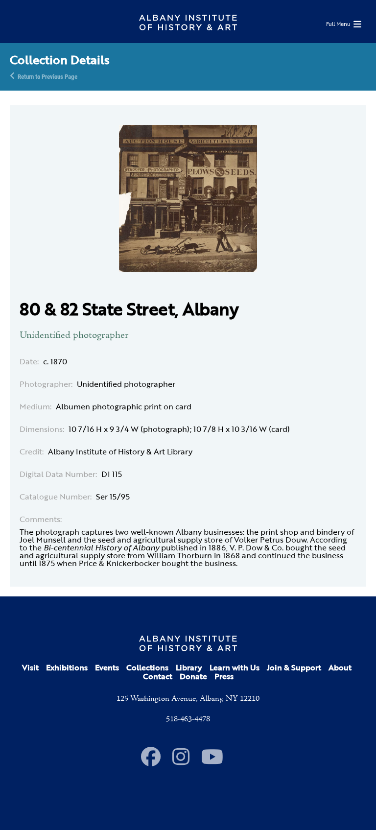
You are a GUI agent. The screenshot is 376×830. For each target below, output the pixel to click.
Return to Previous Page (47, 76)
